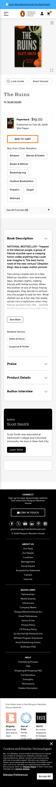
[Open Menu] (6, 14)
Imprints (28, 579)
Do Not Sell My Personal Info (28, 633)
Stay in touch (29, 512)
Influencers (28, 603)
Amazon (14, 155)
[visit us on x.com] (18, 523)
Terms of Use (28, 620)
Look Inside (17, 81)
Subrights (28, 679)
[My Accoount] (42, 13)
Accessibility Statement (28, 570)
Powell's (14, 189)
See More (15, 319)
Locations (28, 557)
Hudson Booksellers (21, 181)
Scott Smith (14, 102)
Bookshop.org (18, 172)
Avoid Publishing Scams (28, 642)
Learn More (17, 450)
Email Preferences (28, 616)
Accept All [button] (45, 776)
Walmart (15, 198)
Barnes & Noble (35, 155)
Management (28, 561)
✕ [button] (51, 744)
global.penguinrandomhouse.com (28, 529)
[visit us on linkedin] (31, 523)
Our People (28, 553)
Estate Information (28, 688)
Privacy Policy (28, 624)
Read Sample (40, 81)
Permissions (28, 683)
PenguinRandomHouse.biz (28, 611)
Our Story (28, 548)
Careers (28, 574)
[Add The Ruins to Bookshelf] (52, 23)
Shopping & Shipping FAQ (28, 670)
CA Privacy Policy (28, 629)
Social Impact (28, 566)
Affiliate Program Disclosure (28, 638)
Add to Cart (23, 139)
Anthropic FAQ (28, 646)
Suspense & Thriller (19, 346)
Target (30, 189)
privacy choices (22, 769)
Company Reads (28, 607)
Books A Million (19, 164)
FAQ (28, 666)
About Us (28, 544)
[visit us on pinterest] (38, 523)
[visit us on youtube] (25, 523)
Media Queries (28, 598)
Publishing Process (28, 661)
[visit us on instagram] (45, 523)
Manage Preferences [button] (15, 774)
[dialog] (28, 763)
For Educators (28, 675)
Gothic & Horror (17, 338)
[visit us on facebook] (11, 523)
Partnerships (28, 594)
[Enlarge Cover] (51, 70)
